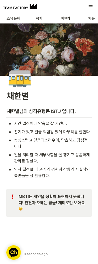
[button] (90, 6)
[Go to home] (20, 7)
